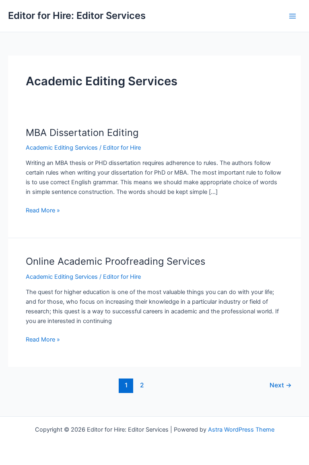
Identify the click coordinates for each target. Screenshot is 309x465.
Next (281, 385)
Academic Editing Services (62, 147)
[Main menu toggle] (292, 16)
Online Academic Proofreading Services (115, 261)
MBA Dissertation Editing (82, 132)
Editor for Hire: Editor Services (77, 15)
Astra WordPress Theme (241, 429)
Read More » (43, 210)
